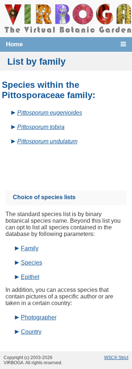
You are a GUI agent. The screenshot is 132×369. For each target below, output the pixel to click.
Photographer (38, 317)
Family (29, 248)
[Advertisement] (72, 165)
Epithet (30, 277)
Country (31, 332)
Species (31, 262)
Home (14, 44)
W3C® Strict (116, 357)
